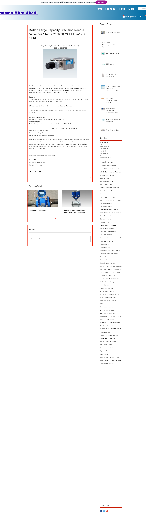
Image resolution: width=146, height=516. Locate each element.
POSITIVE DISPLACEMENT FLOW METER (111, 329)
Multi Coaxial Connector (107, 288)
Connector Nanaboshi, (106, 206)
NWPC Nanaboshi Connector (108, 313)
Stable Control (51, 155)
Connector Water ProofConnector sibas (111, 213)
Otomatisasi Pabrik (114, 323)
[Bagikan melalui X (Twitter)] (35, 171)
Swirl (117, 357)
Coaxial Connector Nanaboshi (108, 191)
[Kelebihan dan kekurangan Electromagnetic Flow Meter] (77, 198)
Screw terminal (104, 348)
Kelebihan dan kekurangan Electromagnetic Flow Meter (75, 211)
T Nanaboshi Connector (107, 364)
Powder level (103, 338)
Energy (102, 228)
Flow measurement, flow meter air (110, 250)
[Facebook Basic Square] (101, 511)
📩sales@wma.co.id (132, 16)
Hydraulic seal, (104, 266)
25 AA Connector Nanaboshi (108, 166)
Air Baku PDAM (104, 175)
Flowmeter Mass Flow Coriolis (109, 254)
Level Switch (111, 276)
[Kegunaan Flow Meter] (43, 198)
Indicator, (119, 266)
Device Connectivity (105, 216)
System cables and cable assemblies (110, 360)
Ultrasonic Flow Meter (35, 165)
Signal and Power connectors (108, 351)
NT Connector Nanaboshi (107, 310)
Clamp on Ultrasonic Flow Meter (109, 188)
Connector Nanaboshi (106, 203)
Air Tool (112, 175)
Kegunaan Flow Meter (38, 210)
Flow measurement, (106, 247)
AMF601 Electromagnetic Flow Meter (111, 172)
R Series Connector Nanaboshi (109, 342)
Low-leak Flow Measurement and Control (111, 279)
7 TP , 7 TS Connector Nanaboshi (109, 169)
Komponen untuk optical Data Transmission (111, 269)
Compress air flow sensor (107, 197)
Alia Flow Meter (104, 178)
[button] (121, 8)
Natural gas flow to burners (108, 319)
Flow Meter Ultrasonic (106, 241)
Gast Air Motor (104, 257)
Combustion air (104, 194)
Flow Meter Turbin (116, 238)
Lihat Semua (87, 186)
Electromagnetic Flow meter (37, 162)
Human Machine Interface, (107, 263)
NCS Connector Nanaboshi (107, 291)
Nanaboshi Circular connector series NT (111, 316)
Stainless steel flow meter (107, 357)
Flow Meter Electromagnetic (108, 232)
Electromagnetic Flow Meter (108, 225)
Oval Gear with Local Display (108, 326)
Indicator (112, 266)
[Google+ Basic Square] (107, 511)
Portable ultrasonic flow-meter (109, 335)
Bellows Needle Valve (106, 184)
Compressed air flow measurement (110, 200)
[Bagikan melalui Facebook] (30, 171)
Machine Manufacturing (107, 282)
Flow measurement (105, 244)
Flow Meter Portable (106, 235)
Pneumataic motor (105, 332)
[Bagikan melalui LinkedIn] (40, 171)
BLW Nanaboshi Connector (107, 181)
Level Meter (103, 276)
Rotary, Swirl (103, 345)
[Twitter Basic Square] (104, 511)
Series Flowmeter (115, 348)
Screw (110, 345)
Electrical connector (106, 219)
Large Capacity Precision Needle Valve (38, 155)
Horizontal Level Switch (107, 260)
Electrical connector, (106, 222)
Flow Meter (32, 160)
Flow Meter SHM (105, 238)
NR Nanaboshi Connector (107, 307)
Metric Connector (105, 285)
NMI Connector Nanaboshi (107, 304)
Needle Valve (103, 323)
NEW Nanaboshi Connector (108, 298)
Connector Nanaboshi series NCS (109, 210)
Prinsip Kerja (112, 338)
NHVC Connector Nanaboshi (108, 301)
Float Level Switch (110, 228)
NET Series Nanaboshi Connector (110, 294)
